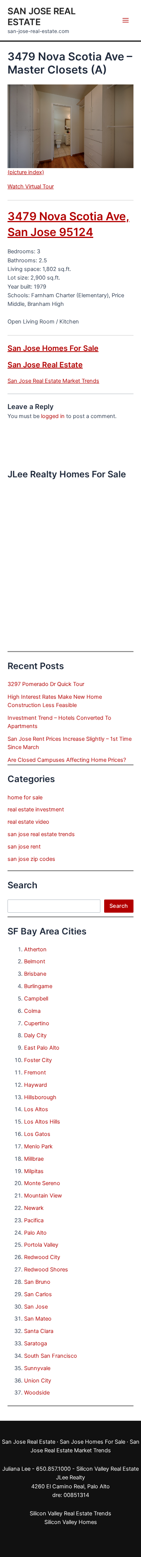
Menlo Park (38, 1146)
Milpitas (34, 1171)
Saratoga (35, 1343)
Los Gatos (37, 1134)
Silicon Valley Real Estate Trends (70, 1513)
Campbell (36, 998)
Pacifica (34, 1220)
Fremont (35, 1072)
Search (118, 906)
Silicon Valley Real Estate (107, 1468)
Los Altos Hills (42, 1121)
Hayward (35, 1085)
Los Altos (36, 1109)
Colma (32, 1011)
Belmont (34, 961)
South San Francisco (50, 1355)
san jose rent (24, 846)
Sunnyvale (37, 1368)
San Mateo (38, 1318)
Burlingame (38, 986)
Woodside (37, 1392)
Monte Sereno (42, 1183)
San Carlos (38, 1294)
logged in (53, 416)
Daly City (35, 1035)
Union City (37, 1380)
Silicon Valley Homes (70, 1522)
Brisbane (35, 973)
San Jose (36, 1306)
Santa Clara (38, 1331)
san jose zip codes (31, 859)
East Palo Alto (41, 1047)
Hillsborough (40, 1097)
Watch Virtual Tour (31, 186)
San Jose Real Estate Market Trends (53, 381)
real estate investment (36, 809)
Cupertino (36, 1023)
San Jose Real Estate (45, 364)
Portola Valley (41, 1244)
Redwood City (42, 1257)
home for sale (25, 797)
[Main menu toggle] (125, 20)
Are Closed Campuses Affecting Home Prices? (67, 760)
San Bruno (37, 1282)
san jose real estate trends (41, 834)
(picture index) (26, 172)
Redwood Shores (46, 1269)
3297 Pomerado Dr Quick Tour (46, 684)
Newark (34, 1208)
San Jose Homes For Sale (53, 348)
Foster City (38, 1060)
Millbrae (34, 1158)
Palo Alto (35, 1232)
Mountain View (43, 1195)
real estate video (28, 821)
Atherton (35, 949)
